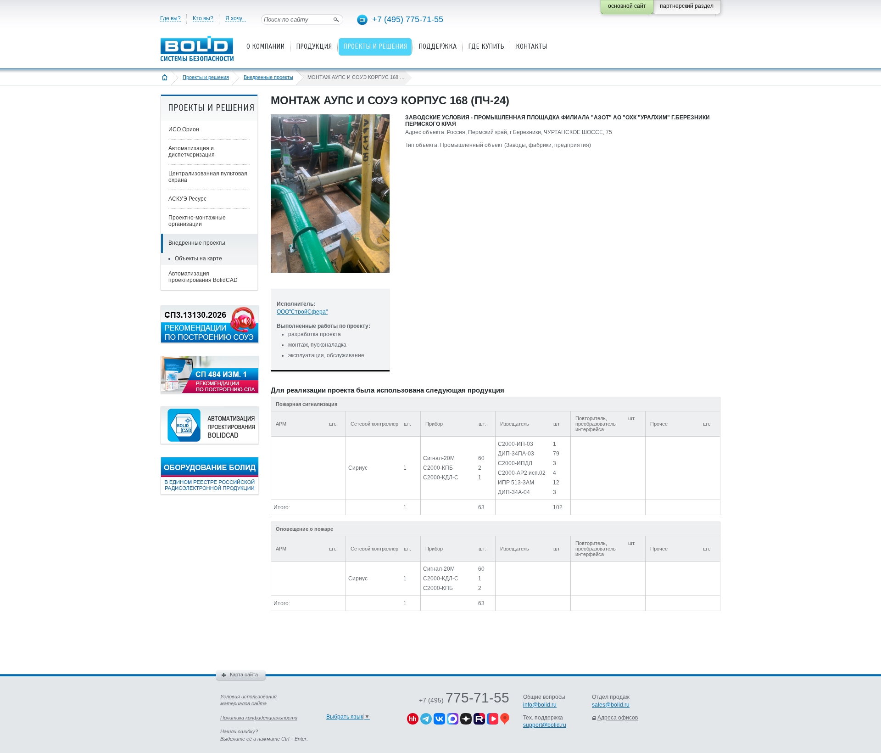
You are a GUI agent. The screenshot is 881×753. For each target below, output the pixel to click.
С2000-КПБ (438, 468)
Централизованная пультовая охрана (207, 176)
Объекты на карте (198, 258)
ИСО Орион (183, 129)
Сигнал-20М (439, 458)
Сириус (358, 468)
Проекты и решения (206, 77)
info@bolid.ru (540, 705)
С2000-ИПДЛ (515, 463)
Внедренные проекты (268, 77)
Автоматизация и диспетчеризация (191, 151)
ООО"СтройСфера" (302, 312)
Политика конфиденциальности (258, 717)
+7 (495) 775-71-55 (407, 19)
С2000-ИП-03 (515, 444)
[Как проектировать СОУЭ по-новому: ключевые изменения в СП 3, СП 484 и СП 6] (210, 341)
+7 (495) (464, 700)
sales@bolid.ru (611, 705)
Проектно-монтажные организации (197, 220)
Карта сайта (244, 674)
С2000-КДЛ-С (440, 477)
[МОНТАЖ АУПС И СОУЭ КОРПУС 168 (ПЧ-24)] (330, 280)
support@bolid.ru (544, 725)
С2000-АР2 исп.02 (522, 473)
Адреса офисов (617, 717)
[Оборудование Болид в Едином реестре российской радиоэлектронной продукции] (210, 492)
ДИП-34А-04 (514, 492)
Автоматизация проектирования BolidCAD (203, 276)
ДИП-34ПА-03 (516, 453)
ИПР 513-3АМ (516, 482)
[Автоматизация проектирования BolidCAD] (210, 442)
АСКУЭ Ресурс (187, 199)
